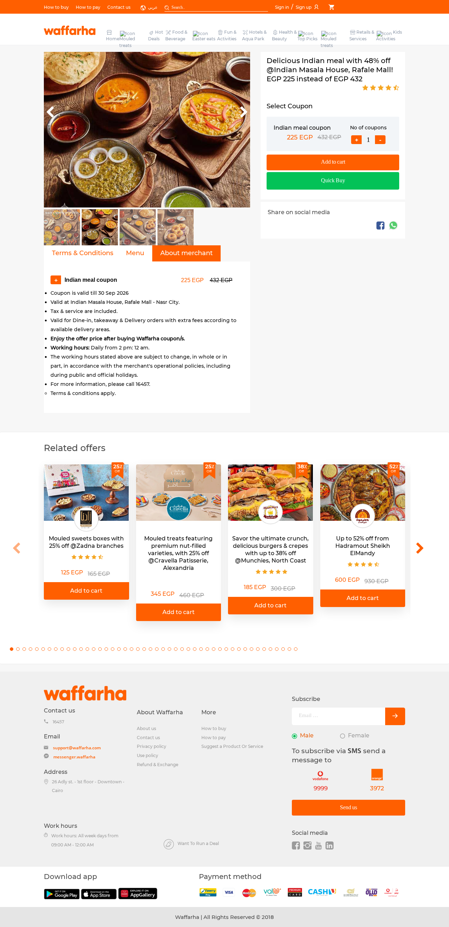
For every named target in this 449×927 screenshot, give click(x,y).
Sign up (303, 7)
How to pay (88, 7)
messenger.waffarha (74, 757)
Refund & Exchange (157, 764)
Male (307, 735)
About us (146, 728)
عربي (153, 7)
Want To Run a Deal (198, 843)
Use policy (147, 755)
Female (358, 735)
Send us (348, 808)
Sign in (282, 7)
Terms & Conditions (82, 253)
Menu (135, 253)
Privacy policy (151, 746)
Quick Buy (333, 181)
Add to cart (333, 162)
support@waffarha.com (77, 748)
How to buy (56, 7)
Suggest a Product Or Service (232, 746)
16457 (58, 721)
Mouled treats (127, 42)
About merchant (186, 253)
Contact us (118, 7)
